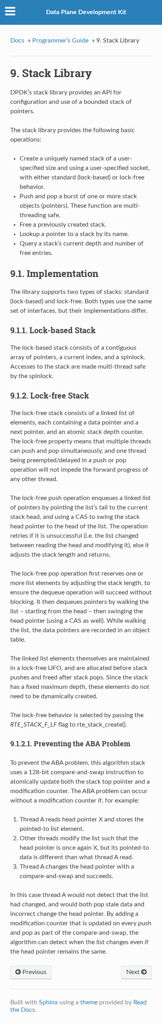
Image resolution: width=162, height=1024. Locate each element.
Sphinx (48, 1002)
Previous (33, 972)
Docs (17, 40)
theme (89, 1002)
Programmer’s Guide (60, 40)
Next (133, 972)
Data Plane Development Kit (86, 12)
